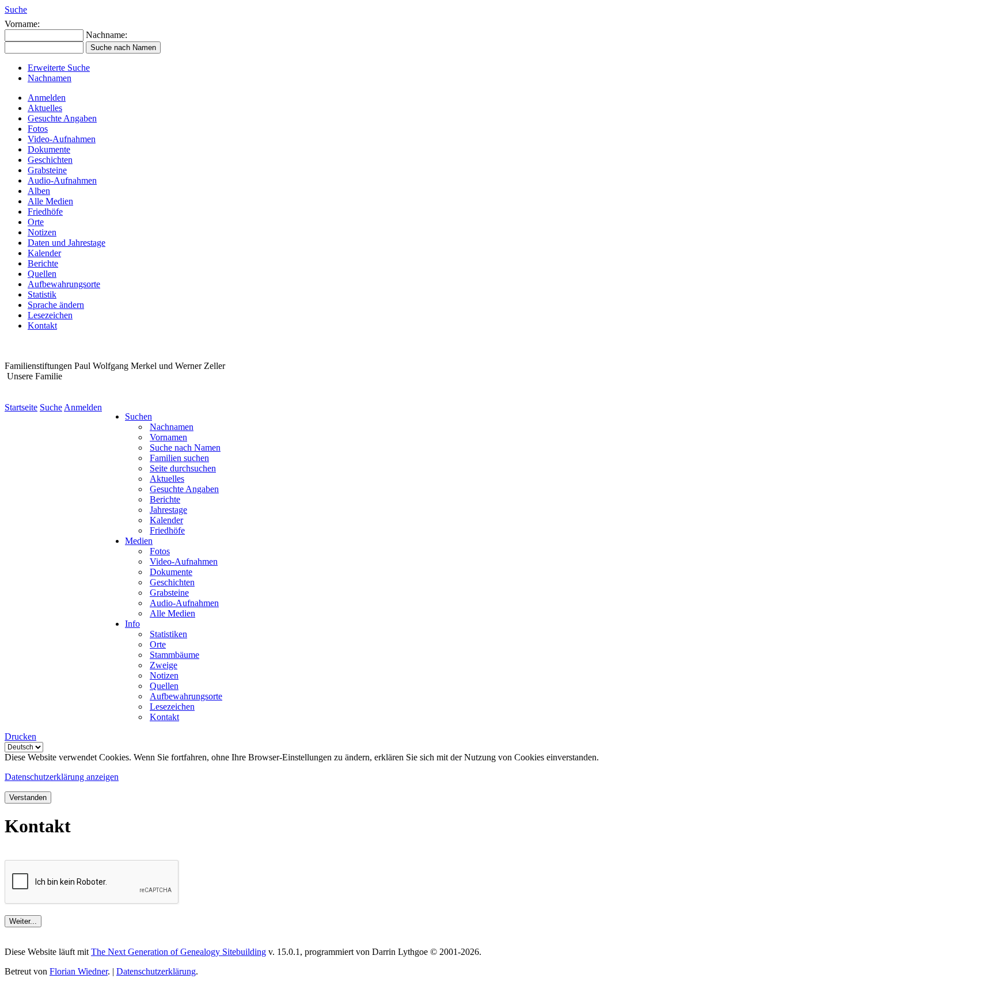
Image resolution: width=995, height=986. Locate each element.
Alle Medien (50, 201)
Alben (39, 191)
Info (132, 624)
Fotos (38, 129)
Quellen (42, 274)
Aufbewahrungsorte (64, 284)
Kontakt (42, 325)
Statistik (42, 294)
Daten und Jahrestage (66, 243)
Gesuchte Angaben (62, 118)
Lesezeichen (50, 315)
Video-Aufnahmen (62, 139)
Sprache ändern (56, 305)
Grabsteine (47, 170)
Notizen (42, 232)
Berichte (43, 263)
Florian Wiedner (79, 971)
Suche (16, 9)
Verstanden (28, 797)
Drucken (20, 736)
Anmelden (47, 97)
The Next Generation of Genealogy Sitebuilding (178, 952)
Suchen (138, 416)
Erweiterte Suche (59, 68)
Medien (139, 541)
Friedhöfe (45, 211)
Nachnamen (49, 78)
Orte (36, 222)
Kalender (44, 253)
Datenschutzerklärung (156, 971)
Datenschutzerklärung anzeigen (62, 777)
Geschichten (50, 160)
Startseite (21, 407)
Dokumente (49, 149)
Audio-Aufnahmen (62, 180)
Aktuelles (45, 108)
